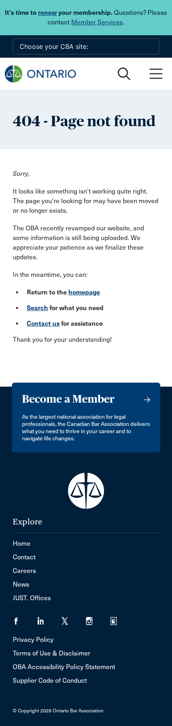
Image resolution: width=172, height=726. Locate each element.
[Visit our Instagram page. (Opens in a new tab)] (98, 618)
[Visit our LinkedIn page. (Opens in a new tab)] (49, 618)
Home (21, 543)
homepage (84, 292)
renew (47, 12)
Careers (24, 571)
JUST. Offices (32, 598)
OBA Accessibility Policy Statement (64, 667)
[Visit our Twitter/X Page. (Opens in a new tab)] (74, 618)
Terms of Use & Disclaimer (51, 653)
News (21, 584)
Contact (24, 557)
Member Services (97, 22)
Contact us (43, 323)
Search (37, 308)
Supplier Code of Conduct (50, 680)
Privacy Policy (33, 639)
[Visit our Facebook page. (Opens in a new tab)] (25, 618)
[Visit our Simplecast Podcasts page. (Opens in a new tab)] (118, 618)
